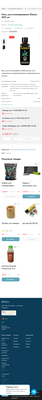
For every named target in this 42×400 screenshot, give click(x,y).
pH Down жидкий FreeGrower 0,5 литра (9, 267)
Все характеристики (7, 104)
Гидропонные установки (5, 359)
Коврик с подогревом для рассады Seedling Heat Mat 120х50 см (31, 184)
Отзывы (28, 347)
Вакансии (28, 341)
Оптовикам (16, 344)
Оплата (15, 338)
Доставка (28, 338)
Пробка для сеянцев (10, 223)
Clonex (33, 149)
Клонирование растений (15, 9)
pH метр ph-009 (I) (30, 223)
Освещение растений (4, 351)
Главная (3, 9)
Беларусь (16, 347)
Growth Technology (15, 25)
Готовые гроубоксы (4, 344)
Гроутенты (4, 348)
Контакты (28, 344)
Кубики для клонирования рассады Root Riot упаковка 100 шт (9, 184)
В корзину (26, 139)
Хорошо (4, 395)
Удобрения (4, 355)
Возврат (15, 341)
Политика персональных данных (5, 327)
